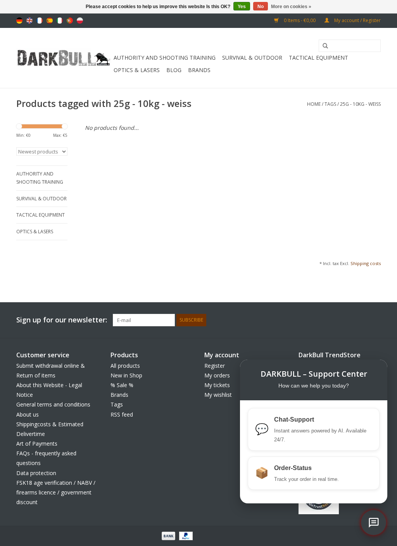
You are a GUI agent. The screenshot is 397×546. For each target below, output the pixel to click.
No (260, 6)
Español (50, 20)
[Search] (322, 46)
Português (70, 20)
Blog (173, 70)
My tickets (217, 385)
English (29, 20)
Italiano (60, 20)
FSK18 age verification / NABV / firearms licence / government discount (55, 492)
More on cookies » (291, 6)
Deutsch (19, 20)
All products (125, 365)
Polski (80, 20)
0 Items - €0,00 (300, 20)
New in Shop (126, 375)
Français (39, 20)
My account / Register (357, 20)
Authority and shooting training (165, 57)
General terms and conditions (53, 404)
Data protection (36, 473)
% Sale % (121, 385)
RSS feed (121, 414)
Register (214, 365)
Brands (199, 70)
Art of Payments (36, 443)
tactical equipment (318, 57)
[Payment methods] (167, 535)
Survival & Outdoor (252, 57)
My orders (217, 375)
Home (314, 104)
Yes (242, 6)
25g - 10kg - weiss (360, 104)
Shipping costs (365, 263)
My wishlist (218, 394)
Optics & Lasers (137, 70)
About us (27, 414)
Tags (330, 104)
